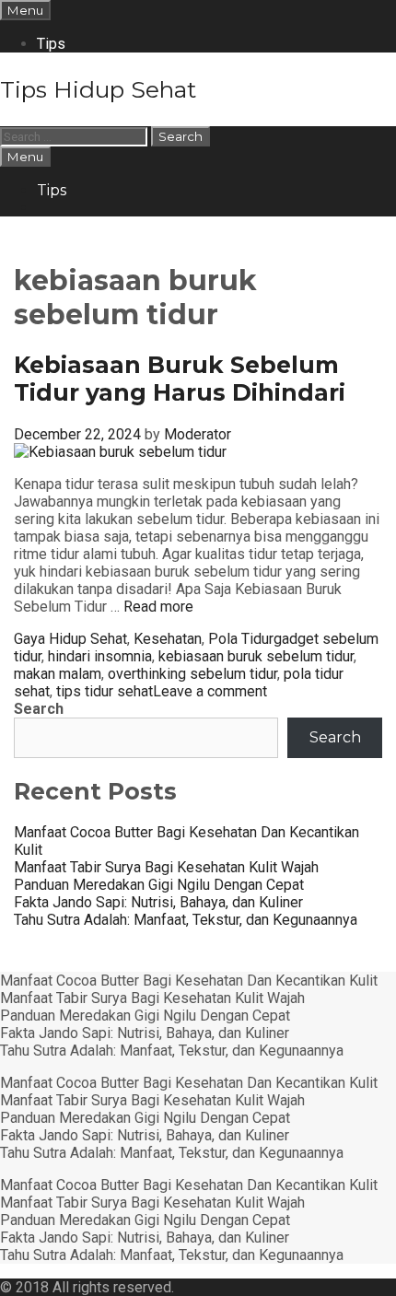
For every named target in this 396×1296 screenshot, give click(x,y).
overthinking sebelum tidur (192, 674)
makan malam (57, 674)
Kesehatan (168, 639)
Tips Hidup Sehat (98, 89)
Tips (51, 44)
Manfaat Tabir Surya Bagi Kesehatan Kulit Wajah (166, 867)
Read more (158, 606)
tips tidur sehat (104, 691)
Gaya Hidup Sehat (70, 639)
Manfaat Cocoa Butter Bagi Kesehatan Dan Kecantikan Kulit (189, 980)
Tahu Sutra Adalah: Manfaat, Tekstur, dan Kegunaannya (185, 919)
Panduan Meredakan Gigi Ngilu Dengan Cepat (159, 884)
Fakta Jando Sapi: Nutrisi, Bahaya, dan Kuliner (158, 902)
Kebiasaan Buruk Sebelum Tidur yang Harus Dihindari (179, 378)
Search (39, 709)
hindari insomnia (100, 656)
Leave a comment (210, 691)
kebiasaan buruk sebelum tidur (256, 656)
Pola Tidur (241, 639)
